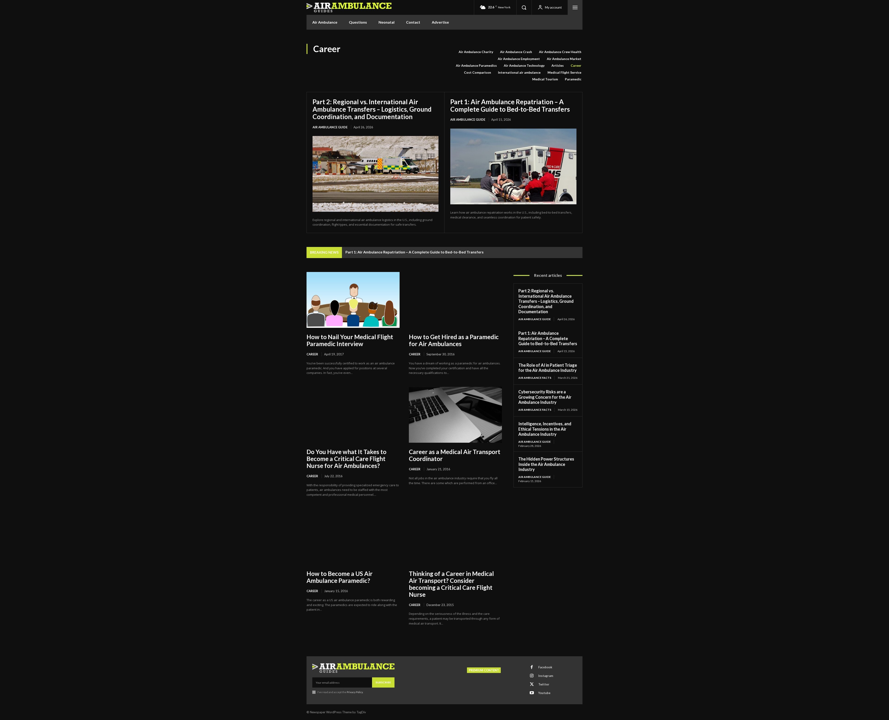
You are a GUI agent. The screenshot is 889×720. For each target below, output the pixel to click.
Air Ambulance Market (564, 59)
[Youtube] (532, 693)
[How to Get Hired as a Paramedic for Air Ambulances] (455, 300)
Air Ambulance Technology (524, 65)
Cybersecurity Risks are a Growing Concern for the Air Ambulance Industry (544, 397)
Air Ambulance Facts (534, 377)
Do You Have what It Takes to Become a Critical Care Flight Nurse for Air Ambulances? (346, 458)
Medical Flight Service (564, 72)
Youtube (544, 693)
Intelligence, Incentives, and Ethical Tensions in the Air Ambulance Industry (544, 429)
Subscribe (383, 682)
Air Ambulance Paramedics (476, 65)
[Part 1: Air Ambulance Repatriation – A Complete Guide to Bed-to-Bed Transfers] (513, 166)
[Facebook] (532, 667)
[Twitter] (532, 684)
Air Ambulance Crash (516, 52)
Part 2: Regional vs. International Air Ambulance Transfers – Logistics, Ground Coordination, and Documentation (372, 109)
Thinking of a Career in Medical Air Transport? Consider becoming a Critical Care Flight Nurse (451, 584)
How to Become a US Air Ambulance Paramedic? (340, 577)
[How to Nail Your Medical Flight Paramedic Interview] (353, 300)
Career (576, 65)
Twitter (543, 684)
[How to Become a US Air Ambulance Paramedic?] (353, 537)
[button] (523, 7)
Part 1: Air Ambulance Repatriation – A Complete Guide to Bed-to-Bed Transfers (510, 105)
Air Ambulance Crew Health (560, 52)
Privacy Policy (355, 692)
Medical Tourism (545, 79)
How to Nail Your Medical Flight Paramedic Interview (350, 340)
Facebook (545, 667)
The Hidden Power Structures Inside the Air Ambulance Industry (546, 464)
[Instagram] (532, 676)
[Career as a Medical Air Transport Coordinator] (455, 415)
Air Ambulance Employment (519, 59)
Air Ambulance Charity (476, 52)
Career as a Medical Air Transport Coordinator (454, 455)
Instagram (545, 676)
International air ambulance (519, 72)
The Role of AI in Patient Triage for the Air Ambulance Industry (547, 368)
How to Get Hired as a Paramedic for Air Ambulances (454, 340)
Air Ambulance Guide (330, 127)
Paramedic (573, 79)
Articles (557, 65)
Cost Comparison (477, 72)
